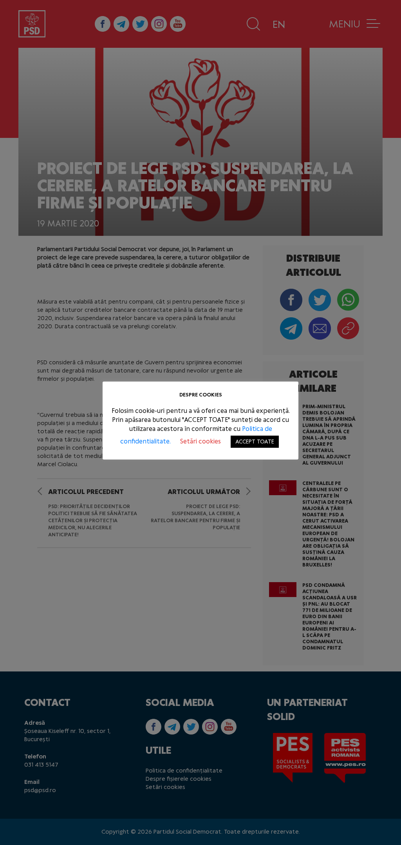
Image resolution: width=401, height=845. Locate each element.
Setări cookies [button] (200, 441)
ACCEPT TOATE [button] (254, 441)
